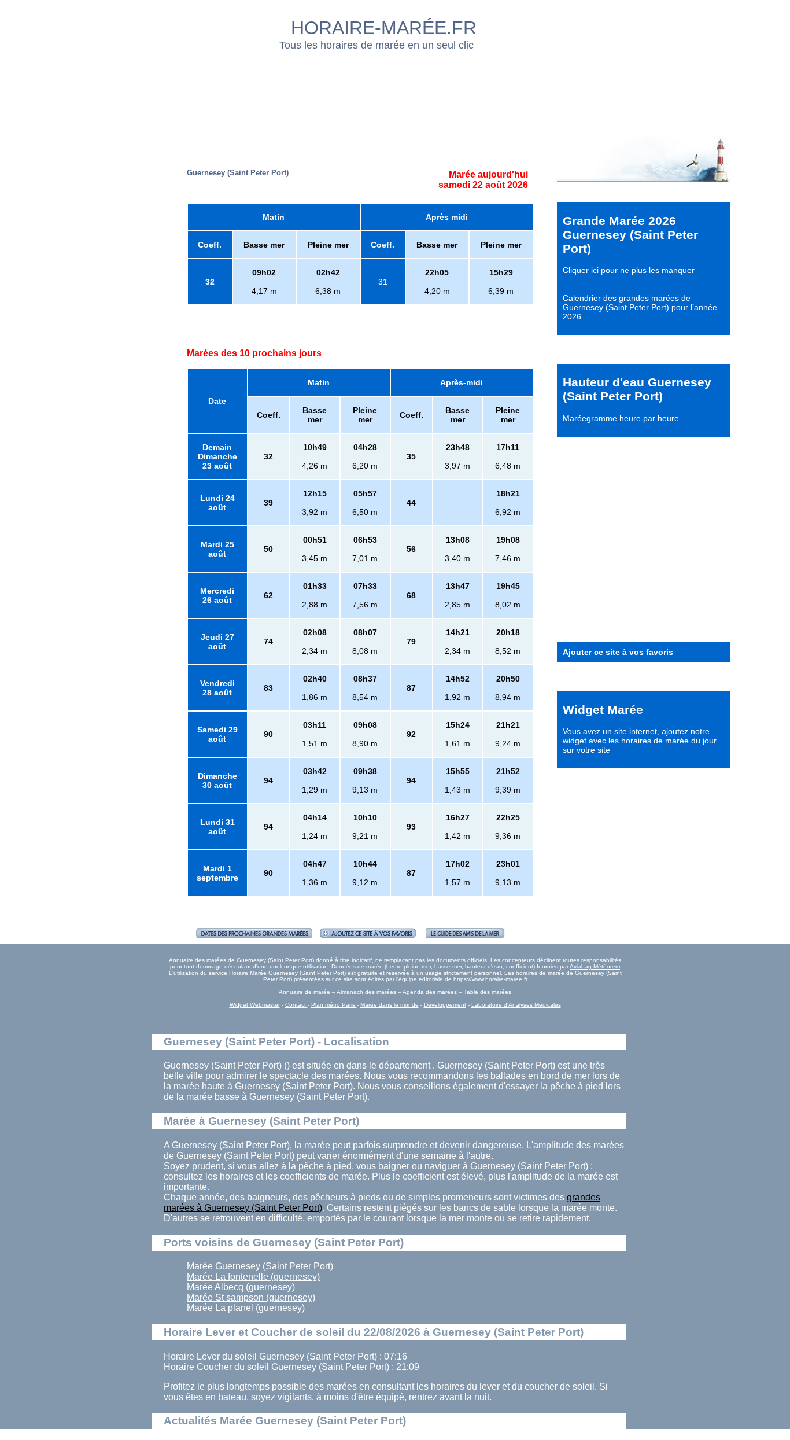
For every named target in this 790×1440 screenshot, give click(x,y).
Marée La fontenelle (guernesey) (253, 1276)
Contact (296, 1004)
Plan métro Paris (334, 1004)
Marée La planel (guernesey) (246, 1308)
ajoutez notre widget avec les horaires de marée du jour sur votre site (640, 740)
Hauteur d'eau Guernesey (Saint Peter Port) (637, 389)
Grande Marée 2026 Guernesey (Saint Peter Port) (630, 234)
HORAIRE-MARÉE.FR (384, 27)
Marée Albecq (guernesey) (241, 1287)
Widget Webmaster (255, 1004)
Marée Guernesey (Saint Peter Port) (260, 1266)
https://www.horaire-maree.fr (490, 979)
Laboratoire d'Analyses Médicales (516, 1004)
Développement (445, 1004)
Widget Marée (603, 709)
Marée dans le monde (389, 1004)
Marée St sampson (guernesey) (251, 1297)
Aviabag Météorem (595, 966)
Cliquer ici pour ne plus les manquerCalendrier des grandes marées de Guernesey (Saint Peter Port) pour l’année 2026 (640, 293)
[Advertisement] (395, 90)
